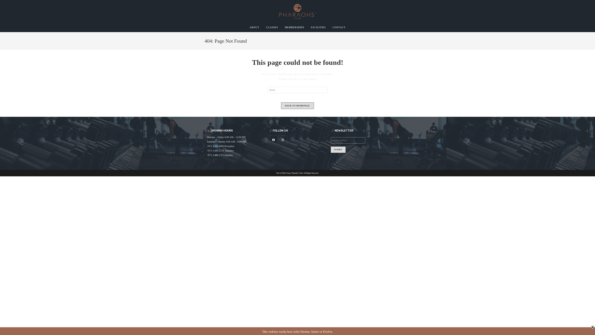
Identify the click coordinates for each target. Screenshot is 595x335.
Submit (338, 150)
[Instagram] (283, 140)
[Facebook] (273, 140)
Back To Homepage (297, 106)
